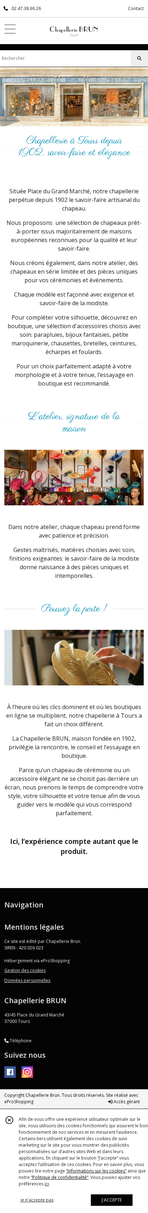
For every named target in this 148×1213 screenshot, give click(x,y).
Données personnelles (27, 980)
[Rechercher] (139, 58)
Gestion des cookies (25, 970)
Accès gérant (126, 1102)
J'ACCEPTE (112, 1200)
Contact (136, 8)
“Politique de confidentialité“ (59, 1177)
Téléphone (20, 1041)
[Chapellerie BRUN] (74, 29)
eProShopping (18, 1102)
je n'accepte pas (37, 1200)
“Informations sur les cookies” (96, 1171)
